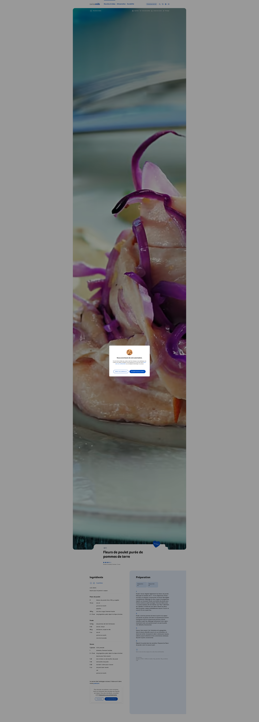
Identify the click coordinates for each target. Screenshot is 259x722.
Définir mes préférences (121, 371)
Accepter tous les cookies (137, 371)
